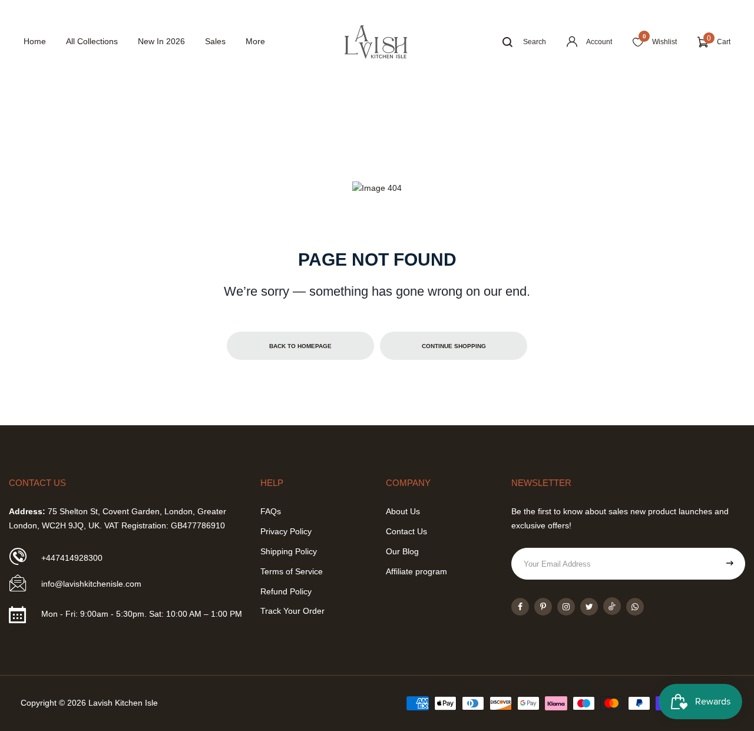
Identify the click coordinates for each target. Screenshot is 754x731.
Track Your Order (292, 611)
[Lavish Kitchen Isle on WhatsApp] (635, 607)
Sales (215, 41)
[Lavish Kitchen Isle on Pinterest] (543, 607)
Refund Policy (286, 591)
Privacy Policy (286, 531)
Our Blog (402, 551)
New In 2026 (161, 41)
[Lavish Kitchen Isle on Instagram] (566, 607)
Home (35, 41)
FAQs (270, 511)
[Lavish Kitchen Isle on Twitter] (589, 607)
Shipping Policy (288, 551)
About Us (403, 511)
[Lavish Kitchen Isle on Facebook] (520, 607)
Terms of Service (291, 571)
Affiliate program (416, 571)
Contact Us (406, 531)
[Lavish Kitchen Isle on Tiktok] (612, 606)
